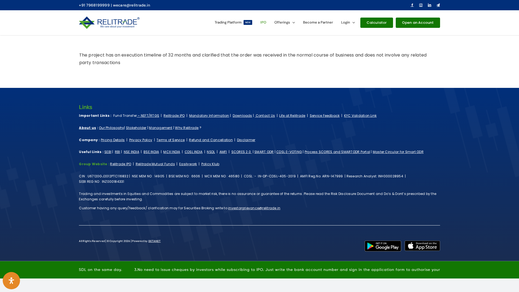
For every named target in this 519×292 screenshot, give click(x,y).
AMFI (223, 152)
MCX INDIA (171, 152)
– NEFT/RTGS (148, 115)
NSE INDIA (131, 152)
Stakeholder (136, 127)
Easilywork (188, 164)
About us (87, 127)
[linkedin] (429, 5)
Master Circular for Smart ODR (398, 152)
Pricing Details (113, 140)
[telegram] (438, 5)
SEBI (107, 152)
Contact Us (265, 115)
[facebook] (412, 5)
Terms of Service (171, 140)
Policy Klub (210, 164)
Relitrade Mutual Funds (155, 164)
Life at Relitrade (292, 115)
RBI (117, 152)
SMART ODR (264, 152)
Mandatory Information (209, 115)
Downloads (242, 115)
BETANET (154, 241)
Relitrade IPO (174, 115)
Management (160, 127)
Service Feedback (325, 115)
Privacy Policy (140, 140)
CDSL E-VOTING (289, 152)
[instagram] (420, 5)
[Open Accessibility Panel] (11, 280)
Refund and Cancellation (211, 140)
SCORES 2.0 (241, 152)
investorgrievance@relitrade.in (254, 208)
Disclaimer (246, 140)
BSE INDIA (151, 152)
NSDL (211, 152)
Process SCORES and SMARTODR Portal (337, 152)
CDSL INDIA (193, 152)
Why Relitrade (186, 127)
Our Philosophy (111, 127)
